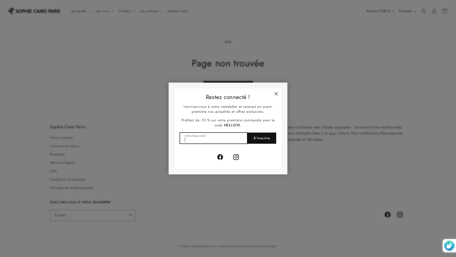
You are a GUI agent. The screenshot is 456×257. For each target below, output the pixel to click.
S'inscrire (262, 138)
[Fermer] (276, 94)
